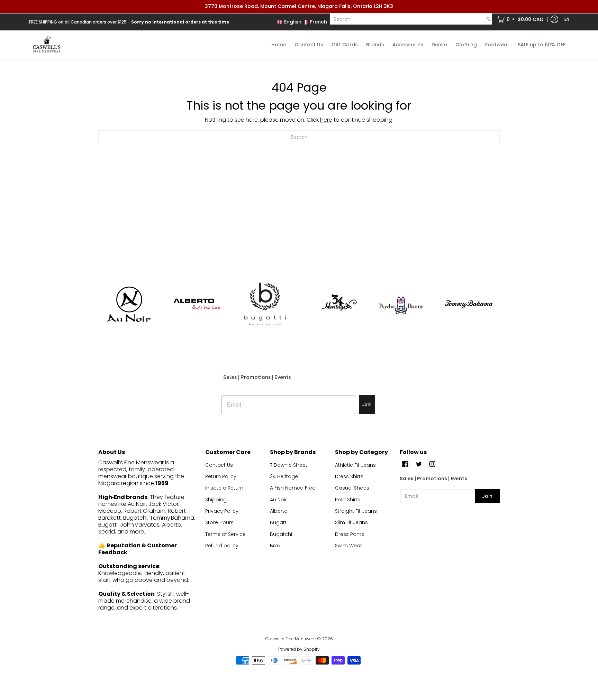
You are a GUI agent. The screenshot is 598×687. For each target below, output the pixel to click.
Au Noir (278, 499)
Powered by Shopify (299, 649)
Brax (275, 545)
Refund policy (221, 545)
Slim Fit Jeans (351, 522)
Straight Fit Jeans (356, 511)
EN (566, 19)
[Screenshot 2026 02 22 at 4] (401, 304)
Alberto (279, 511)
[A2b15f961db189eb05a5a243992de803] (197, 304)
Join (366, 404)
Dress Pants (349, 534)
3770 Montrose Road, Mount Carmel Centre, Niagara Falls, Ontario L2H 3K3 (299, 6)
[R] (129, 304)
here (326, 120)
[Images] (265, 304)
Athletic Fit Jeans (355, 465)
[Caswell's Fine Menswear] (46, 44)
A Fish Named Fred (293, 487)
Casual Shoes (352, 487)
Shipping (216, 499)
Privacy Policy (221, 511)
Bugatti (279, 522)
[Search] (488, 19)
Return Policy (220, 476)
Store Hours (219, 522)
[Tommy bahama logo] (469, 304)
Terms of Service (225, 534)
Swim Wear (348, 545)
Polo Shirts (347, 499)
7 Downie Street (288, 465)
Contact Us (219, 465)
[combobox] (407, 19)
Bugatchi (281, 534)
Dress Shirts (349, 476)
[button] (520, 19)
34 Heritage (284, 476)
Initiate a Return (224, 487)
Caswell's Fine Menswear (290, 639)
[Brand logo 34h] (333, 304)
